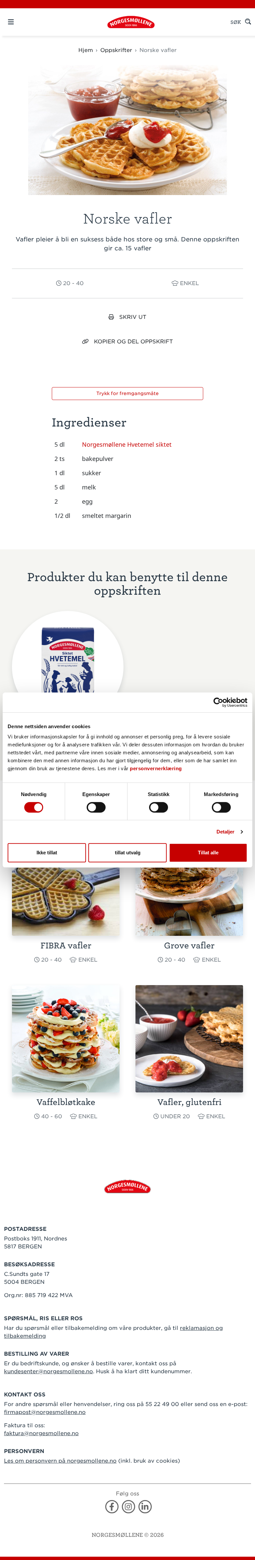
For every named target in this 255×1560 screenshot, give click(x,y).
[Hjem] (131, 22)
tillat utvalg (127, 852)
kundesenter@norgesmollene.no (48, 1371)
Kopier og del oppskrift (133, 341)
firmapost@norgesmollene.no (45, 1412)
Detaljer (225, 831)
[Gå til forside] (127, 1186)
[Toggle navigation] (22, 22)
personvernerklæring (156, 768)
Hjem (85, 50)
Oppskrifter (116, 50)
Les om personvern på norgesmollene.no (60, 1461)
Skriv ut (132, 317)
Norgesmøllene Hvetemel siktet (127, 444)
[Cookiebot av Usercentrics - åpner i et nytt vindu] (218, 702)
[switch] (96, 807)
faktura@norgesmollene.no (41, 1433)
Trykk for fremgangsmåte (127, 393)
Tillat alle (208, 852)
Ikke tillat (47, 852)
